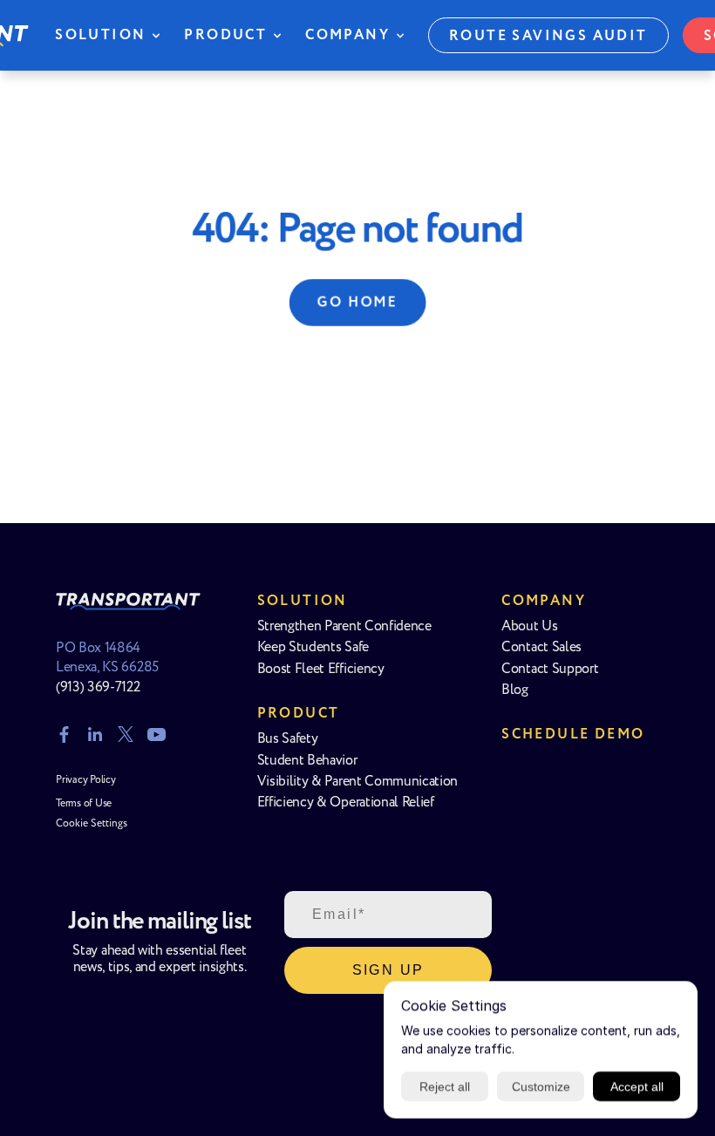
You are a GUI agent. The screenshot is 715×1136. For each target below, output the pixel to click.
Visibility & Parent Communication (357, 782)
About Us (529, 626)
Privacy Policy (86, 779)
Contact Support (549, 669)
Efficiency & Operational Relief (345, 802)
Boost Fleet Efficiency (321, 669)
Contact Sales (541, 647)
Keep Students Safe (313, 647)
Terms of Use (84, 803)
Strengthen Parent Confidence (344, 626)
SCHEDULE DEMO (572, 734)
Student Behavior (307, 761)
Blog (514, 690)
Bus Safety (287, 739)
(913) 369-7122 (98, 687)
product (298, 714)
